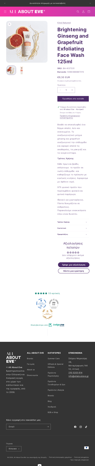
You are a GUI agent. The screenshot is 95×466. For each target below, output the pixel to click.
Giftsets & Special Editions (55, 365)
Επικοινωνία (32, 375)
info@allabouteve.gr (79, 376)
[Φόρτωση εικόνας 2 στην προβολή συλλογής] (21, 70)
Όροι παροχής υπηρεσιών (80, 460)
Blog (50, 401)
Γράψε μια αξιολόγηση (73, 265)
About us (31, 370)
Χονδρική (52, 407)
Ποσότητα (61, 85)
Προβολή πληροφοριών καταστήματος (70, 117)
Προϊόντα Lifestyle (56, 390)
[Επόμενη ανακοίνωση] (90, 3)
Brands (30, 358)
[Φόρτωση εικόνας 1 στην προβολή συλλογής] (11, 70)
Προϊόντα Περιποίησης (53, 374)
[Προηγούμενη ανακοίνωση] (5, 3)
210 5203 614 (75, 372)
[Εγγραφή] (48, 427)
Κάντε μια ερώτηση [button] (73, 271)
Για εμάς (31, 364)
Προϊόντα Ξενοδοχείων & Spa (56, 383)
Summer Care (54, 358)
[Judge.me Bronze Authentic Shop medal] (47, 314)
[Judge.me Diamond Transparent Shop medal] (41, 303)
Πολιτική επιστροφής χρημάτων (60, 457)
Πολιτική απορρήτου (81, 457)
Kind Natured (64, 22)
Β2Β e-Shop (53, 412)
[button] (5, 11)
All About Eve (19, 457)
